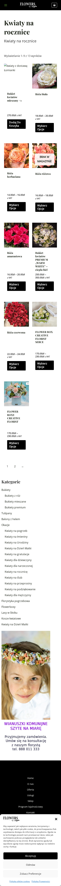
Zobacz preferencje (30, 873)
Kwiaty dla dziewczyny (18, 560)
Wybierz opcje (42, 127)
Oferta (30, 789)
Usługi (30, 795)
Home (30, 778)
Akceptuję (30, 855)
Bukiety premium (15, 507)
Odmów (30, 864)
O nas (30, 783)
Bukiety (5, 490)
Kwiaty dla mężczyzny (18, 595)
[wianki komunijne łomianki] (25, 691)
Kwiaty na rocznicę (16, 572)
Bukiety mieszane (15, 501)
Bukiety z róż (12, 495)
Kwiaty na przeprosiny (18, 583)
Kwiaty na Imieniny (16, 536)
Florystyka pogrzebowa (15, 601)
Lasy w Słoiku (9, 612)
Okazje (5, 525)
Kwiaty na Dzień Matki (18, 548)
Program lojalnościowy (30, 806)
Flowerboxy (8, 607)
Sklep (31, 801)
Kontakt (30, 812)
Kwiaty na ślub (13, 577)
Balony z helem (10, 519)
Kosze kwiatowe (11, 618)
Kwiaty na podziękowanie (20, 589)
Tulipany (6, 513)
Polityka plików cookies (19, 881)
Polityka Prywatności (41, 881)
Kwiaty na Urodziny (16, 542)
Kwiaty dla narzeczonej (19, 566)
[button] (56, 819)
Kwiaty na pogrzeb (16, 531)
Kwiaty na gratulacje (17, 554)
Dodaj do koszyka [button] (15, 124)
